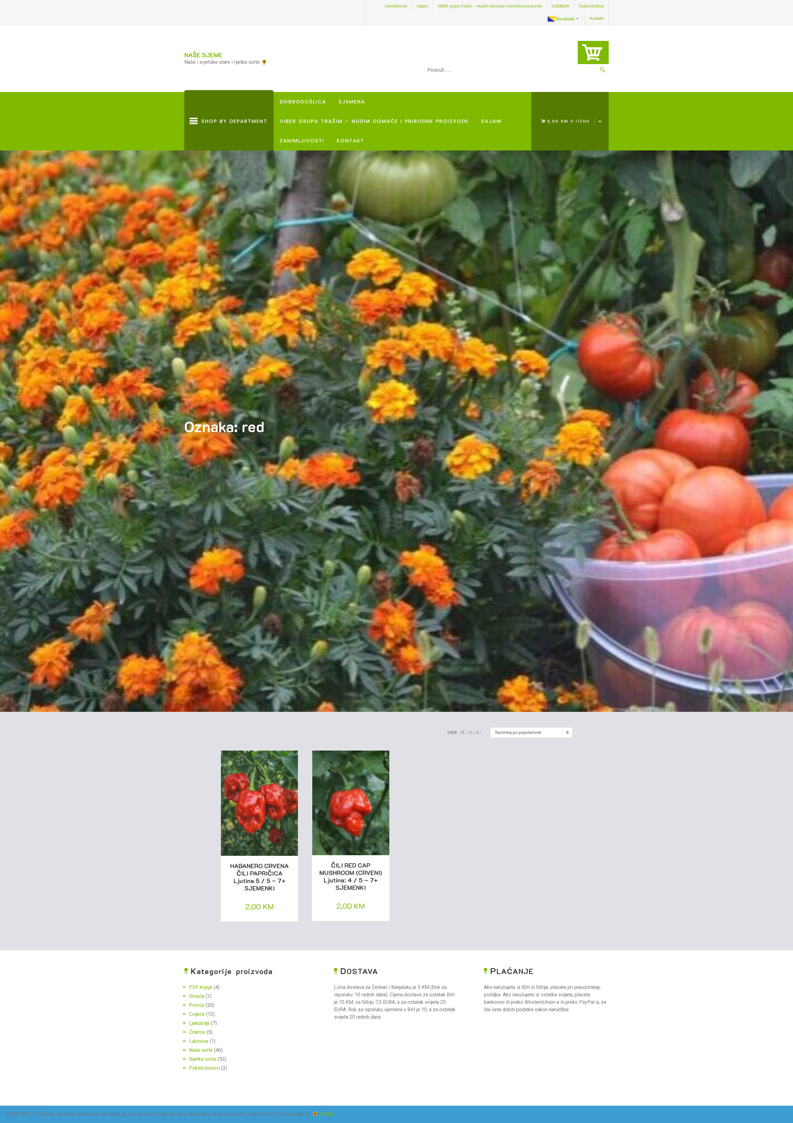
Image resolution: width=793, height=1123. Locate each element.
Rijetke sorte (203, 1059)
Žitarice (197, 1032)
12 (462, 732)
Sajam (422, 6)
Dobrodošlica (591, 6)
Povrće (196, 1005)
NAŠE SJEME (203, 55)
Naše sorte (201, 1050)
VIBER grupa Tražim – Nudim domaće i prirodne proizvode (490, 6)
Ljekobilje (199, 1023)
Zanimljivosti (396, 6)
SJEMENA (560, 6)
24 (470, 732)
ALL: (479, 732)
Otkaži (326, 1114)
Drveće (196, 996)
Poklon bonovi (204, 1068)
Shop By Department (233, 134)
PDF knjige (200, 987)
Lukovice (198, 1041)
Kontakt (597, 18)
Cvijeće (197, 1014)
